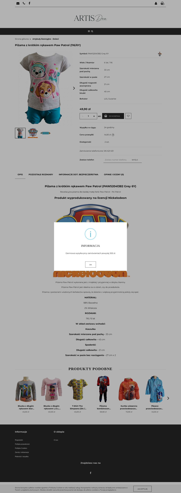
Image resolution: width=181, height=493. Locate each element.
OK (90, 265)
